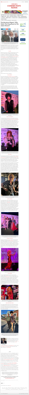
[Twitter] (26, 1)
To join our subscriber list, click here (8, 359)
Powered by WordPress (23, 393)
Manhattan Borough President (22, 17)
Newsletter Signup (14, 20)
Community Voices (3, 16)
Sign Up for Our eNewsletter (7, 20)
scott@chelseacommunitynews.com (9, 378)
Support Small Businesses (13, 16)
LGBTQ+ (6, 387)
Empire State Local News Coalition (12, 363)
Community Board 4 (8, 17)
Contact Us (2, 20)
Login (10, 385)
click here (13, 358)
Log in (19, 393)
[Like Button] (2, 383)
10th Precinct (3, 17)
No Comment (8, 27)
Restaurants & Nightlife (11, 387)
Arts (4, 387)
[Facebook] (25, 1)
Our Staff (19, 16)
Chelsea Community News (5, 393)
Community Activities (17, 387)
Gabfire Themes (26, 393)
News (2, 387)
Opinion (8, 16)
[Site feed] (27, 1)
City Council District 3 (15, 17)
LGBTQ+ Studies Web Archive (7, 365)
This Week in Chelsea (23, 16)
